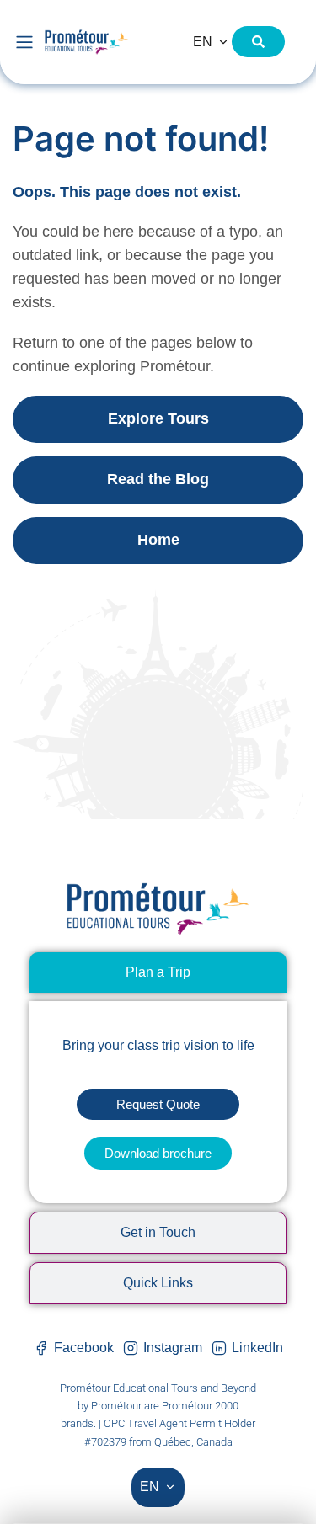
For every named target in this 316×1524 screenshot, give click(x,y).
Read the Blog (158, 479)
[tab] (158, 972)
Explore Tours (158, 418)
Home (158, 539)
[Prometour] (108, 41)
